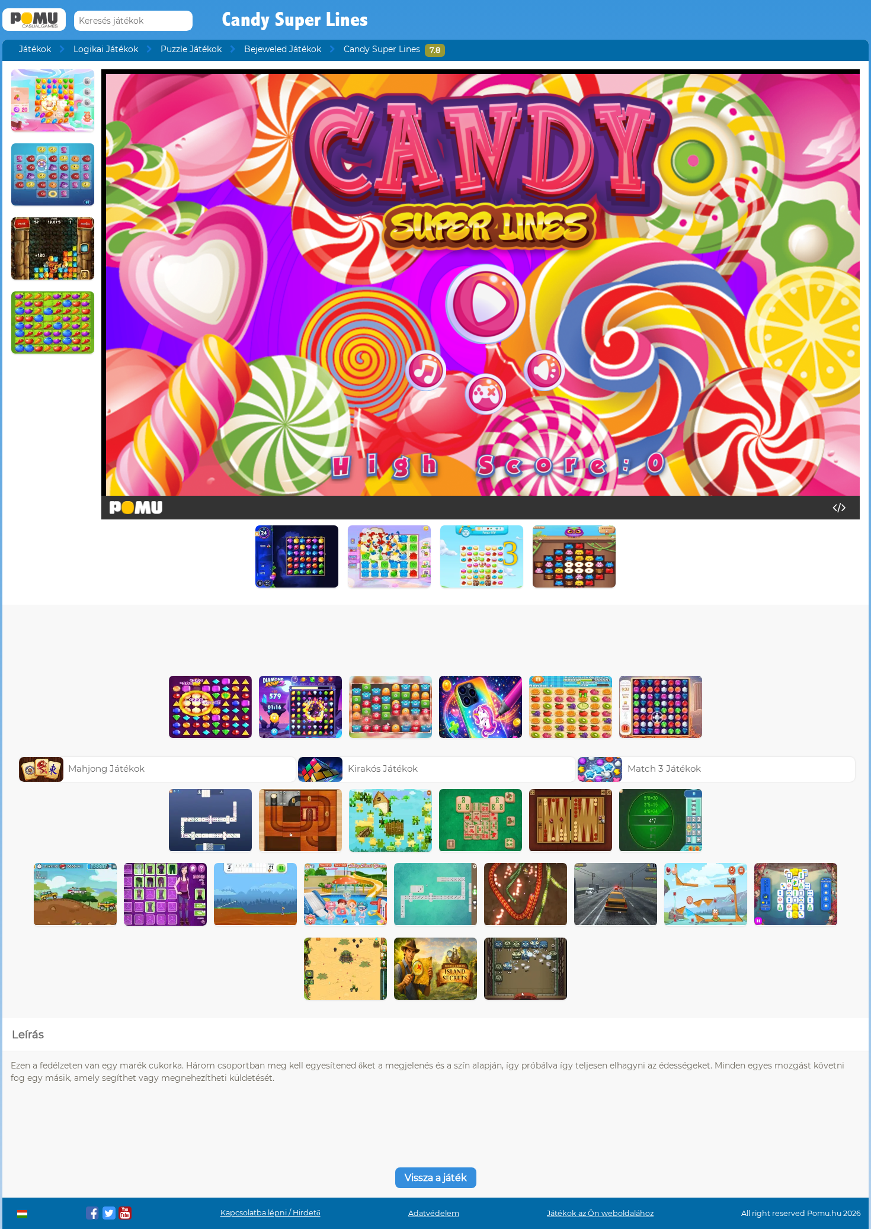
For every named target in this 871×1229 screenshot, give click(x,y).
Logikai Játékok (105, 49)
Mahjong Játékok (106, 768)
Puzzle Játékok (191, 49)
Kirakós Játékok (383, 768)
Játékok (35, 49)
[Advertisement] (435, 637)
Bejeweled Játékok (282, 49)
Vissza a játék (436, 1177)
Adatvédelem (433, 1213)
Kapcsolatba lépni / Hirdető (270, 1212)
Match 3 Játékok (664, 768)
